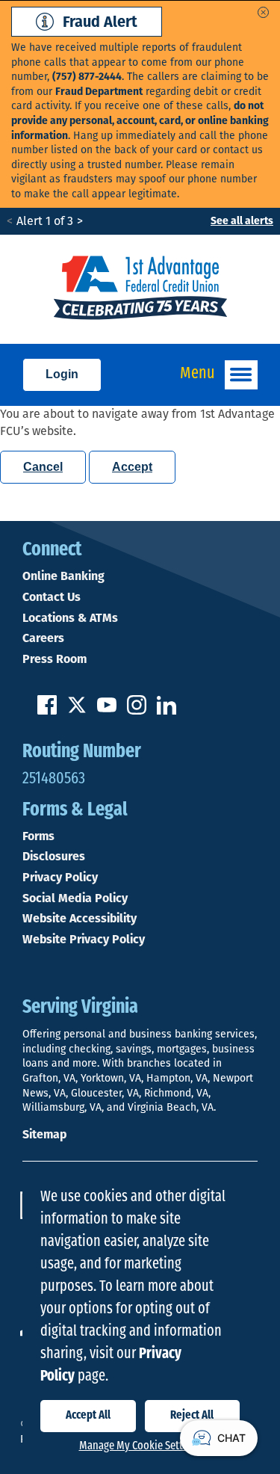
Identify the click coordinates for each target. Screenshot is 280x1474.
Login (62, 374)
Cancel (43, 466)
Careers (43, 638)
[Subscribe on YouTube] (106, 710)
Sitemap (44, 1134)
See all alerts (242, 221)
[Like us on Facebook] (47, 710)
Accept (132, 466)
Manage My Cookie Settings (140, 1446)
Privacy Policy (60, 877)
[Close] (263, 12)
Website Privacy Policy (83, 939)
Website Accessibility (79, 918)
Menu (197, 374)
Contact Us (51, 597)
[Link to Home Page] (140, 289)
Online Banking (63, 576)
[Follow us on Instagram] (136, 710)
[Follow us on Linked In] (166, 710)
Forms (38, 836)
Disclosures (53, 856)
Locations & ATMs (70, 618)
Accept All (88, 1416)
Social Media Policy (75, 898)
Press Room (54, 659)
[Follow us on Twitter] (77, 710)
